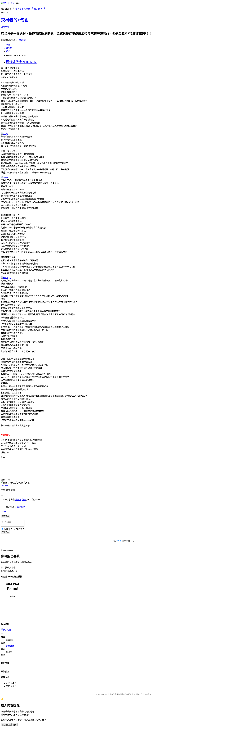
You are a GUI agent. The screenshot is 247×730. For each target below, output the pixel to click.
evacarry (4, 485)
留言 (24, 499)
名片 (8, 51)
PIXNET (104, 694)
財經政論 (22, 40)
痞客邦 (18, 499)
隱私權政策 (138, 694)
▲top (3, 511)
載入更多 (5, 516)
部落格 (9, 48)
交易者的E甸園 (14, 20)
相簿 (8, 45)
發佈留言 (5, 532)
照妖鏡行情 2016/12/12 (21, 62)
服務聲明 (148, 694)
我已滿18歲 (6, 725)
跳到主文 (5, 27)
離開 (14, 725)
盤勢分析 (21, 507)
